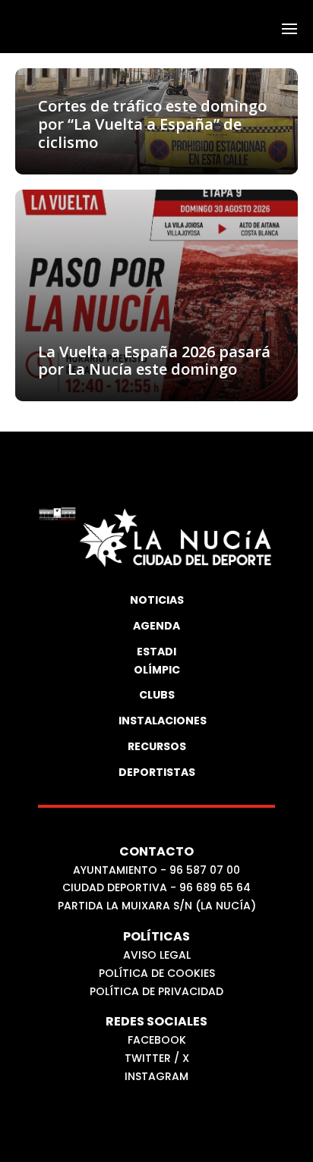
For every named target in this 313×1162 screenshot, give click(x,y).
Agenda (156, 625)
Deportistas (156, 772)
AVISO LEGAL (157, 955)
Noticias (157, 600)
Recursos (157, 746)
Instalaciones (156, 720)
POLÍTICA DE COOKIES (157, 973)
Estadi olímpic (157, 660)
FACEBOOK (157, 1039)
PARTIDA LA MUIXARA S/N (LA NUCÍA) (157, 905)
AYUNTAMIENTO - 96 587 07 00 (156, 870)
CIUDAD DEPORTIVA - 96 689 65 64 (156, 887)
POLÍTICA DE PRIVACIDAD (156, 991)
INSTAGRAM (156, 1076)
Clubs (157, 694)
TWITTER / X (157, 1058)
